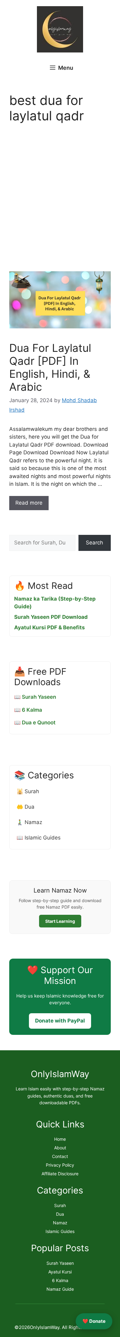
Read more (28, 503)
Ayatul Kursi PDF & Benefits (49, 627)
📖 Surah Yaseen (35, 697)
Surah (60, 1205)
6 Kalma (60, 1280)
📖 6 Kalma (28, 710)
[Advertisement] (60, 199)
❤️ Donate (94, 1321)
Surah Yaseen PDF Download (51, 617)
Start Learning (60, 921)
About (60, 1147)
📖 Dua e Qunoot (34, 722)
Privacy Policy (60, 1165)
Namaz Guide (60, 1289)
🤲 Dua (25, 807)
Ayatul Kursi (60, 1271)
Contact (60, 1156)
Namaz (60, 1222)
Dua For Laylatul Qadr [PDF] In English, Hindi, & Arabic (50, 367)
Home (60, 1139)
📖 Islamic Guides (39, 838)
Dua (60, 1214)
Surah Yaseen (60, 1263)
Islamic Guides (60, 1231)
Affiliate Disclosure (60, 1173)
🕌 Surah (28, 791)
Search (94, 542)
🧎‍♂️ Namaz (29, 822)
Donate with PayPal (60, 1021)
